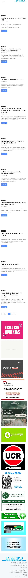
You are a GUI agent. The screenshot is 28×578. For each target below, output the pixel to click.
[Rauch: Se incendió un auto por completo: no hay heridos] (14, 285)
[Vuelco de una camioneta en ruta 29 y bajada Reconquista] (14, 194)
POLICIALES (4, 15)
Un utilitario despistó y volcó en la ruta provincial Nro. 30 (12, 142)
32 (5, 314)
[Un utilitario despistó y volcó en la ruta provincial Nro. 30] (14, 133)
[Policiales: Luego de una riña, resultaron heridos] (14, 164)
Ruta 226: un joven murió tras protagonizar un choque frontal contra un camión (13, 110)
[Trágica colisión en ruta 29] (14, 256)
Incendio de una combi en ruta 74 (12, 80)
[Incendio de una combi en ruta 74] (14, 71)
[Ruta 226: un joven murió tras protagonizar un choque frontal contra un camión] (14, 100)
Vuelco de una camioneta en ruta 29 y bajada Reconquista (13, 203)
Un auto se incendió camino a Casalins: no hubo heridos (11, 50)
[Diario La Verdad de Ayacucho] (20, 1)
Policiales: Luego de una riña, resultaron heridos (11, 173)
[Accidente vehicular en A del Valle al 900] (14, 10)
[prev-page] (2, 314)
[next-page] (15, 314)
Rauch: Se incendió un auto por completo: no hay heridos (11, 294)
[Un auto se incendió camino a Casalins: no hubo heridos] (14, 41)
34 (12, 314)
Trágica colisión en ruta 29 (10, 264)
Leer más (4, 30)
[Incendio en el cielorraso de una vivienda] (14, 225)
